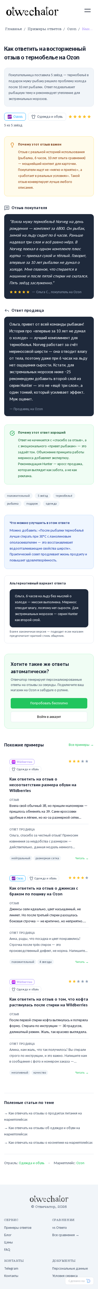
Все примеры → (81, 745)
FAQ (7, 1249)
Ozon (17, 116)
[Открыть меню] (87, 10)
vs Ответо (59, 1227)
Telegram (11, 1268)
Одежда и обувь (50, 116)
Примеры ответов (17, 1227)
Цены (8, 1242)
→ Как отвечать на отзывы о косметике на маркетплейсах (48, 1142)
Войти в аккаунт (49, 717)
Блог (7, 1235)
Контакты (11, 1276)
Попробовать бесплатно (49, 703)
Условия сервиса (65, 1276)
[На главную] (32, 11)
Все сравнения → (65, 1235)
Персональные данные (70, 1268)
